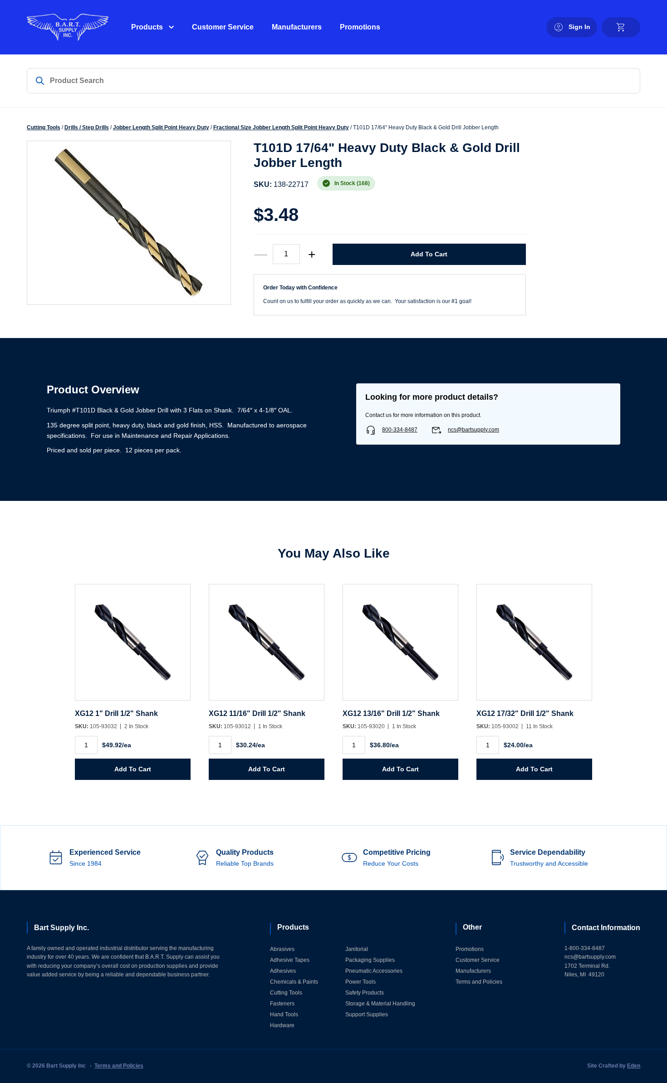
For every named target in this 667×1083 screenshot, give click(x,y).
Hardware (282, 1025)
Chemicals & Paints (294, 982)
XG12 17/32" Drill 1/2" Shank (525, 713)
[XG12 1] (133, 647)
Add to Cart (429, 254)
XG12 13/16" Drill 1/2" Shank (391, 713)
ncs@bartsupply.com (473, 429)
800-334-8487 (399, 429)
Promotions (360, 27)
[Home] (67, 27)
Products (147, 27)
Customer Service (223, 27)
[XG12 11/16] (266, 647)
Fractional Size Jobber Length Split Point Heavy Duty (281, 127)
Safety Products (364, 993)
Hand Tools (284, 1014)
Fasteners (282, 1003)
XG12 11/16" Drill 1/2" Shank (257, 713)
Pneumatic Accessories (373, 971)
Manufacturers (297, 27)
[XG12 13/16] (400, 647)
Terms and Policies (479, 982)
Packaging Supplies (370, 960)
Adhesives (283, 971)
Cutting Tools (43, 127)
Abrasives (282, 949)
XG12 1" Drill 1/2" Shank (116, 713)
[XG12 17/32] (534, 647)
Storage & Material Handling (380, 1003)
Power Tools (360, 982)
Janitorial (356, 949)
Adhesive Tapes (289, 960)
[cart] (621, 27)
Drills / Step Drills (86, 127)
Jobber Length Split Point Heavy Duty (161, 127)
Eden (633, 1066)
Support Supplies (366, 1014)
